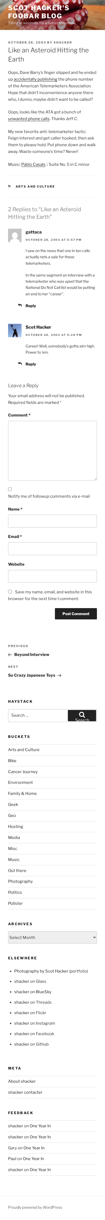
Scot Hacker (38, 327)
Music (14, 859)
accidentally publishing (35, 79)
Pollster (15, 903)
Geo (12, 815)
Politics (15, 892)
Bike (12, 760)
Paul (12, 1158)
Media (14, 837)
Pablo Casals (33, 164)
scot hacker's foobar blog (39, 12)
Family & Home (22, 793)
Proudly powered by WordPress (35, 1207)
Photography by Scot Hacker (41, 971)
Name (15, 509)
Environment (20, 782)
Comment (19, 415)
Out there (17, 870)
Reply (31, 305)
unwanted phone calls (29, 118)
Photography (20, 881)
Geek (13, 804)
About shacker (22, 1081)
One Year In (40, 1126)
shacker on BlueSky (32, 991)
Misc (12, 848)
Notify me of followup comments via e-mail (49, 496)
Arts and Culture (35, 186)
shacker (63, 42)
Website (16, 564)
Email (15, 536)
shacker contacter (25, 1092)
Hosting (15, 826)
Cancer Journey (23, 771)
